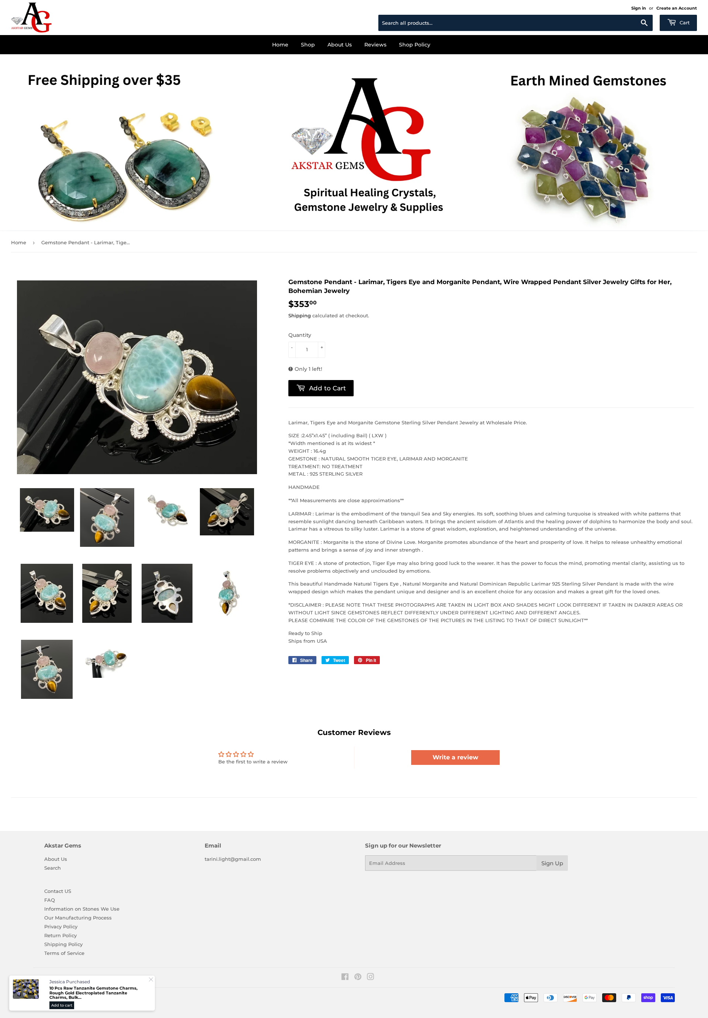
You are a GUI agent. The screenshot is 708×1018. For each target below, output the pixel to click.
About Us (339, 44)
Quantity (299, 335)
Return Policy (60, 935)
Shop (308, 44)
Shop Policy (414, 44)
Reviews (375, 44)
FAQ (49, 900)
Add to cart (61, 1005)
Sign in (638, 8)
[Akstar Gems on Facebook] (345, 978)
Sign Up (552, 863)
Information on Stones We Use (81, 909)
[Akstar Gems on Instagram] (370, 978)
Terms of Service (64, 953)
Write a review (455, 757)
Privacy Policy (60, 926)
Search (52, 868)
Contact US (57, 891)
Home (280, 44)
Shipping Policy (63, 944)
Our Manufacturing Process (78, 918)
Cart (684, 22)
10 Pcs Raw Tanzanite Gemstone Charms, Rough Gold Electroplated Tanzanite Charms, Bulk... (93, 993)
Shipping (299, 315)
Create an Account (676, 8)
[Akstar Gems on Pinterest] (358, 978)
